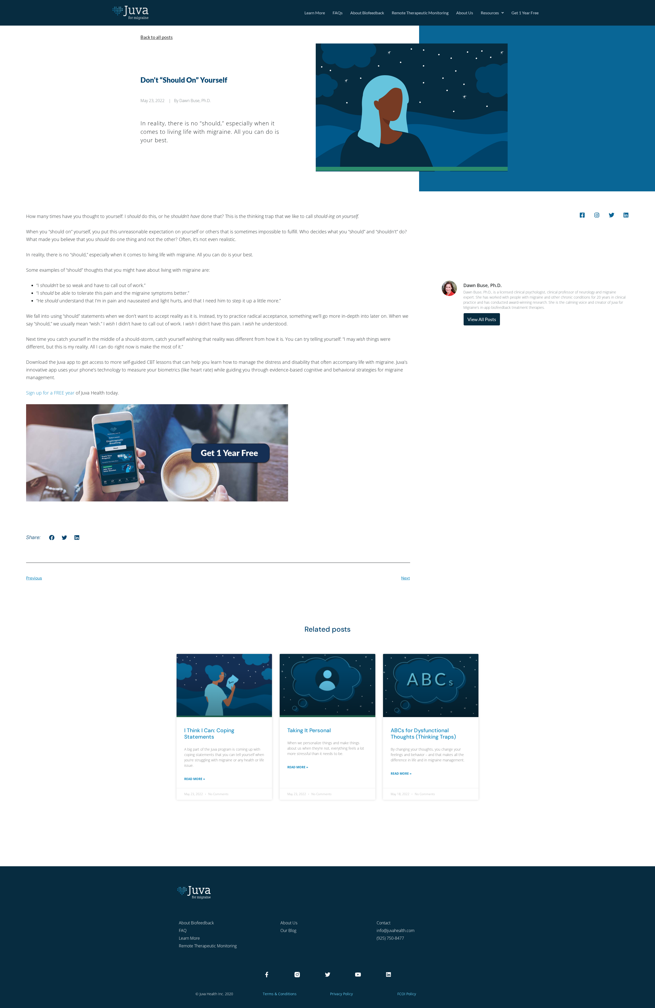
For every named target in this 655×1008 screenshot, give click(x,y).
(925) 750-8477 (390, 938)
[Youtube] (358, 974)
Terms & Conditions (280, 993)
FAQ (183, 930)
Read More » (194, 779)
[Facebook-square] (582, 215)
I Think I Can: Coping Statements (209, 733)
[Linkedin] (626, 215)
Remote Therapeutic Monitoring (420, 12)
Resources (490, 12)
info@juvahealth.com (395, 930)
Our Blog (288, 930)
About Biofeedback (367, 12)
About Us (464, 12)
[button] (51, 537)
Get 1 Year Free (525, 12)
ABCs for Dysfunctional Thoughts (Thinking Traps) (423, 733)
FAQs (338, 12)
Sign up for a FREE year (50, 393)
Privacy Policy (341, 993)
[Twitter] (611, 215)
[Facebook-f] (266, 974)
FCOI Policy (406, 993)
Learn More (314, 12)
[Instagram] (597, 215)
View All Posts (481, 319)
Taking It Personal (309, 730)
